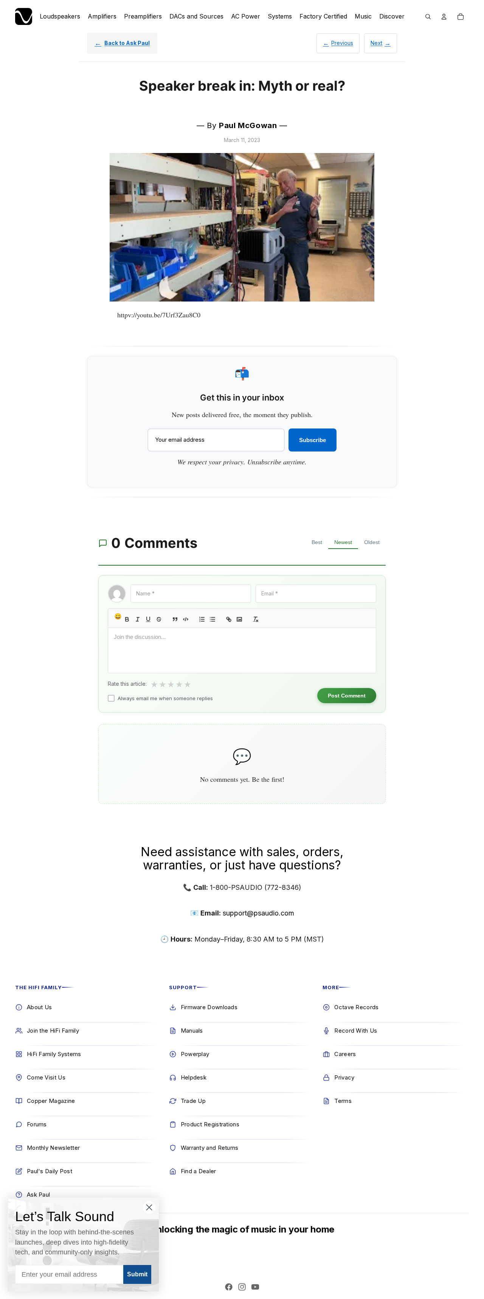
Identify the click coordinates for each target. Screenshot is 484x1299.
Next (376, 43)
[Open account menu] (444, 16)
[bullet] (212, 619)
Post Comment (347, 696)
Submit (137, 1274)
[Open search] (428, 16)
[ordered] (202, 619)
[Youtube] (255, 1286)
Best (317, 542)
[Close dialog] (149, 1207)
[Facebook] (228, 1286)
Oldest (372, 542)
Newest (343, 542)
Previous (342, 43)
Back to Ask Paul (127, 43)
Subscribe (312, 440)
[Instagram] (242, 1286)
